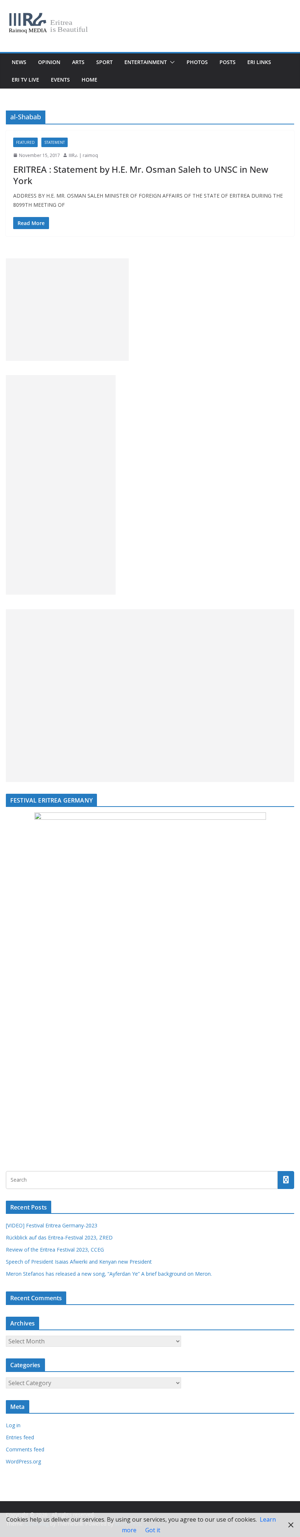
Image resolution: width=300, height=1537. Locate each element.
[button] (171, 62)
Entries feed (20, 1437)
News (19, 62)
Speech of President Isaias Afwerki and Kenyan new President (79, 1261)
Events (60, 79)
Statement (54, 142)
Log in (13, 1425)
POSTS (228, 62)
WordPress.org (23, 1461)
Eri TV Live (25, 79)
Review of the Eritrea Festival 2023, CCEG (55, 1249)
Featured (25, 142)
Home (89, 79)
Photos (197, 62)
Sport (104, 62)
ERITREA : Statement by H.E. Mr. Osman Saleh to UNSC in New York (140, 175)
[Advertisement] (67, 309)
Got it (152, 1530)
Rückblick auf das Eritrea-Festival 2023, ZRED (59, 1237)
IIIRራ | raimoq (83, 155)
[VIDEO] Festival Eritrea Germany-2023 (51, 1225)
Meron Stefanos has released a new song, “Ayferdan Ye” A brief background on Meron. (109, 1273)
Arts (78, 62)
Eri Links (259, 62)
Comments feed (25, 1449)
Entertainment (145, 62)
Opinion (49, 62)
